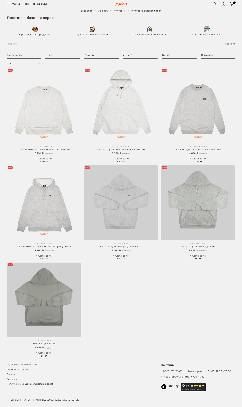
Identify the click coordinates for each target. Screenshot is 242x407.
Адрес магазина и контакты (22, 364)
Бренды (42, 3)
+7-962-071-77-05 (171, 371)
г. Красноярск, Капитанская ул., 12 (182, 376)
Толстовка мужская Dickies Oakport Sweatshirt (198, 149)
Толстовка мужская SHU (44, 343)
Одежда (103, 10)
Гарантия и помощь (17, 369)
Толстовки (119, 10)
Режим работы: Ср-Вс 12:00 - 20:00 (209, 371)
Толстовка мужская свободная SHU (198, 246)
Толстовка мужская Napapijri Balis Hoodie (121, 246)
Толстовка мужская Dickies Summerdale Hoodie (121, 149)
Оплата (11, 374)
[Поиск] (214, 3)
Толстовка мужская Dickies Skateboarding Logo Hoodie (44, 246)
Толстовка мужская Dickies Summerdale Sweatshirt (44, 149)
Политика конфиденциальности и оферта (30, 384)
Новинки (29, 3)
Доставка (12, 379)
